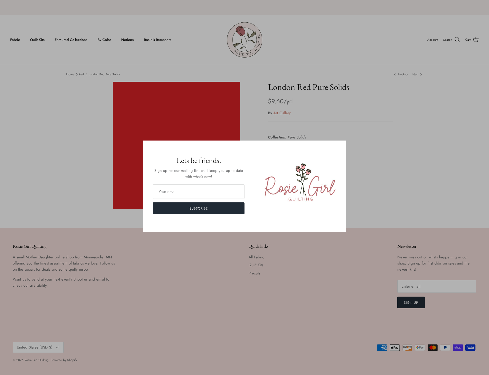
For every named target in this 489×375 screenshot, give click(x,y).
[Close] (340, 146)
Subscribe (198, 208)
